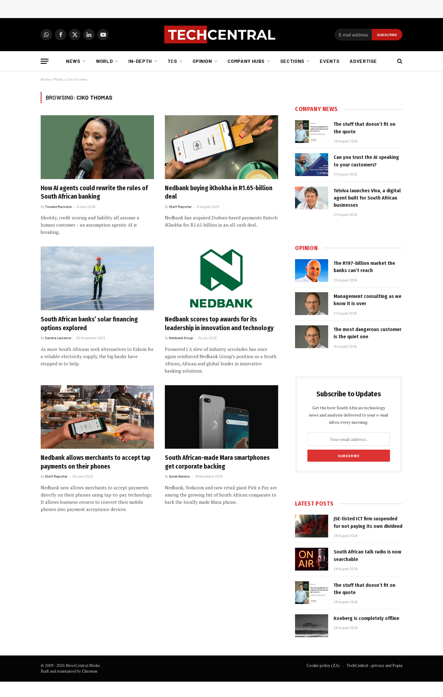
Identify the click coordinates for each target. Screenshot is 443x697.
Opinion (202, 61)
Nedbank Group (181, 338)
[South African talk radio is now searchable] (311, 559)
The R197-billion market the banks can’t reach (364, 267)
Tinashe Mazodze (58, 207)
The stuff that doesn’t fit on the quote (364, 128)
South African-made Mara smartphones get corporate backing (217, 462)
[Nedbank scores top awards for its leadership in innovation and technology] (221, 278)
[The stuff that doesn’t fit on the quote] (311, 131)
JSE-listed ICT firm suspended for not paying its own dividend (368, 522)
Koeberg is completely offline (366, 618)
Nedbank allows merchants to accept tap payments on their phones (95, 462)
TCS (172, 61)
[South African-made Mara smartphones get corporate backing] (221, 417)
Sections (292, 61)
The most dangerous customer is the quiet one (367, 333)
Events (329, 61)
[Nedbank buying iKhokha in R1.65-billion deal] (221, 147)
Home (46, 79)
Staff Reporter (180, 207)
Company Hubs (246, 61)
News (73, 61)
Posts (58, 79)
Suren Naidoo (179, 476)
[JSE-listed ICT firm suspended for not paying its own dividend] (311, 526)
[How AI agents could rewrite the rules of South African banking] (97, 147)
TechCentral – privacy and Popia (374, 665)
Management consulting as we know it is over (367, 300)
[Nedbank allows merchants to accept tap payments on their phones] (97, 417)
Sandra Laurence (58, 338)
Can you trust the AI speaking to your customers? (366, 161)
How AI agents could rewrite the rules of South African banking (94, 192)
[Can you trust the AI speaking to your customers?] (311, 164)
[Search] (399, 61)
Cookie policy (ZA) (323, 665)
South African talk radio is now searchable (367, 555)
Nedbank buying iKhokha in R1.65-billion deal (218, 192)
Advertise (363, 61)
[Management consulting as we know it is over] (311, 303)
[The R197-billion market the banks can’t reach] (311, 270)
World (104, 61)
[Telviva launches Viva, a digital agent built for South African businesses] (311, 198)
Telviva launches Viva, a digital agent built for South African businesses (367, 198)
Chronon (89, 671)
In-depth (140, 61)
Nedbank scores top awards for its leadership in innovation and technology (219, 323)
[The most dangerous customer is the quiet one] (311, 336)
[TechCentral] (221, 34)
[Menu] (45, 61)
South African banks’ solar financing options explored (89, 323)
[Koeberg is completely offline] (311, 625)
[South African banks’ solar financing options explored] (97, 278)
